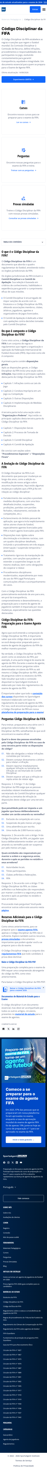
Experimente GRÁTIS (22, 79)
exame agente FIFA (27, 929)
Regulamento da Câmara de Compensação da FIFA (22, 1324)
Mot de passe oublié (11, 1237)
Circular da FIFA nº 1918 (12, 1395)
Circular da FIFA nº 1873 (12, 1359)
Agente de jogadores (11, 1439)
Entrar (35, 9)
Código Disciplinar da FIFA (35, 19)
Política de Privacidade (23, 1466)
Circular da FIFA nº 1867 (12, 1354)
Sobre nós (7, 1212)
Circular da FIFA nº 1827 (12, 1350)
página (5, 910)
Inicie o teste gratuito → (23, 1139)
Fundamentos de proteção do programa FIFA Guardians (20, 1339)
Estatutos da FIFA (10, 1297)
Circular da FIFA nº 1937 (12, 1413)
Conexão (6, 1232)
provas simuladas (11, 939)
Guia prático (8, 1435)
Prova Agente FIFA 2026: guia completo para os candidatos (21, 1285)
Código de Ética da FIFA (12, 1306)
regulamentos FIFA (11, 953)
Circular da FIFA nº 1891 (12, 1377)
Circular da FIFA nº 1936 (12, 1408)
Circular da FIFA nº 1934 (12, 1404)
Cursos (5, 1252)
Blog (5, 1266)
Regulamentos (8, 1444)
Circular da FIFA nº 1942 (12, 1417)
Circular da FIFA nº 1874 (12, 1363)
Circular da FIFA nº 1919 (12, 1399)
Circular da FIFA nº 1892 (12, 1381)
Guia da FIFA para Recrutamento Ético (18, 1344)
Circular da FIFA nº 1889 (12, 1372)
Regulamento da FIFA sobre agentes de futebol (21, 1329)
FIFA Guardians (9, 1333)
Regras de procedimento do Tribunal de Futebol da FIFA (23, 1318)
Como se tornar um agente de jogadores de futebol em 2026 (23, 1278)
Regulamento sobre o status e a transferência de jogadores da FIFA (22, 1312)
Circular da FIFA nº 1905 (12, 1386)
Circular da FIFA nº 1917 (12, 1390)
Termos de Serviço (23, 1460)
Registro (6, 1228)
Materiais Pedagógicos (11, 19)
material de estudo (25, 1014)
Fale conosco (23, 1198)
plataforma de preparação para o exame (22, 712)
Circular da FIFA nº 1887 (12, 1368)
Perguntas (7, 1257)
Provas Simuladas (10, 1261)
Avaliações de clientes (11, 1217)
